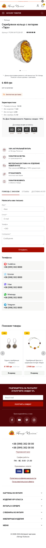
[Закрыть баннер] (42, 1)
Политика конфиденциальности (23, 478)
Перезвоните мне (23, 452)
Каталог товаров (13, 13)
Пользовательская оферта (23, 481)
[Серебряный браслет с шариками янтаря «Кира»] (34, 343)
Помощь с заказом (10, 191)
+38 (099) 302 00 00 (23, 447)
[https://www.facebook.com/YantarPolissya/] (12, 420)
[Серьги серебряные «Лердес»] (12, 343)
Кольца (7, 20)
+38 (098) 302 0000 (13, 277)
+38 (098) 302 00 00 (23, 443)
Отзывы (25, 191)
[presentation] (2, 353)
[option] (11, 192)
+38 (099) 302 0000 (13, 267)
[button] (20, 70)
